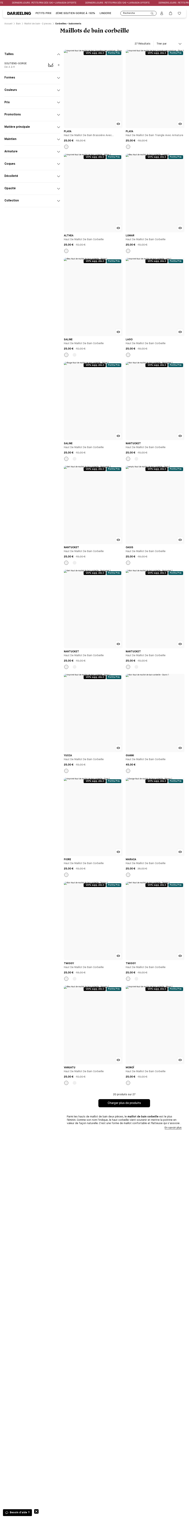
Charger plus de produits (124, 1103)
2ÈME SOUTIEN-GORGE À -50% (75, 13)
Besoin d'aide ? (20, 1512)
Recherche (129, 13)
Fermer (36, 1511)
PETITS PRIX (43, 13)
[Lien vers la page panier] (170, 13)
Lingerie (105, 13)
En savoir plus (173, 1127)
